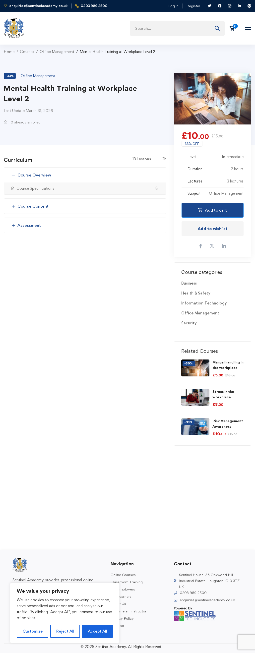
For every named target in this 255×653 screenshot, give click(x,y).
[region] (65, 613)
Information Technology (204, 303)
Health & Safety (195, 293)
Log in (173, 6)
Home (9, 51)
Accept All (97, 631)
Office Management (57, 51)
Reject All (65, 631)
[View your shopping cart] (233, 28)
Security (189, 323)
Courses (27, 51)
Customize (33, 631)
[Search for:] (177, 28)
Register (193, 6)
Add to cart (216, 210)
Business (189, 283)
